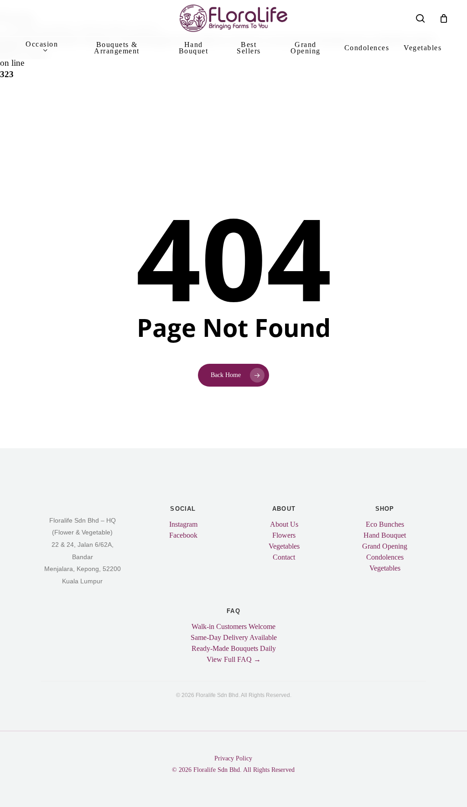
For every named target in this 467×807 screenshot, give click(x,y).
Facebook (183, 535)
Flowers (284, 535)
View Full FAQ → (234, 659)
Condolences (385, 557)
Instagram (183, 524)
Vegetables (284, 546)
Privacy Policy (233, 758)
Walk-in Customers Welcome (233, 626)
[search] (420, 18)
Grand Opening (384, 546)
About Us (284, 524)
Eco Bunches (385, 524)
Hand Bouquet (384, 535)
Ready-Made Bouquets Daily (234, 648)
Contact (284, 557)
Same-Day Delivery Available (234, 637)
